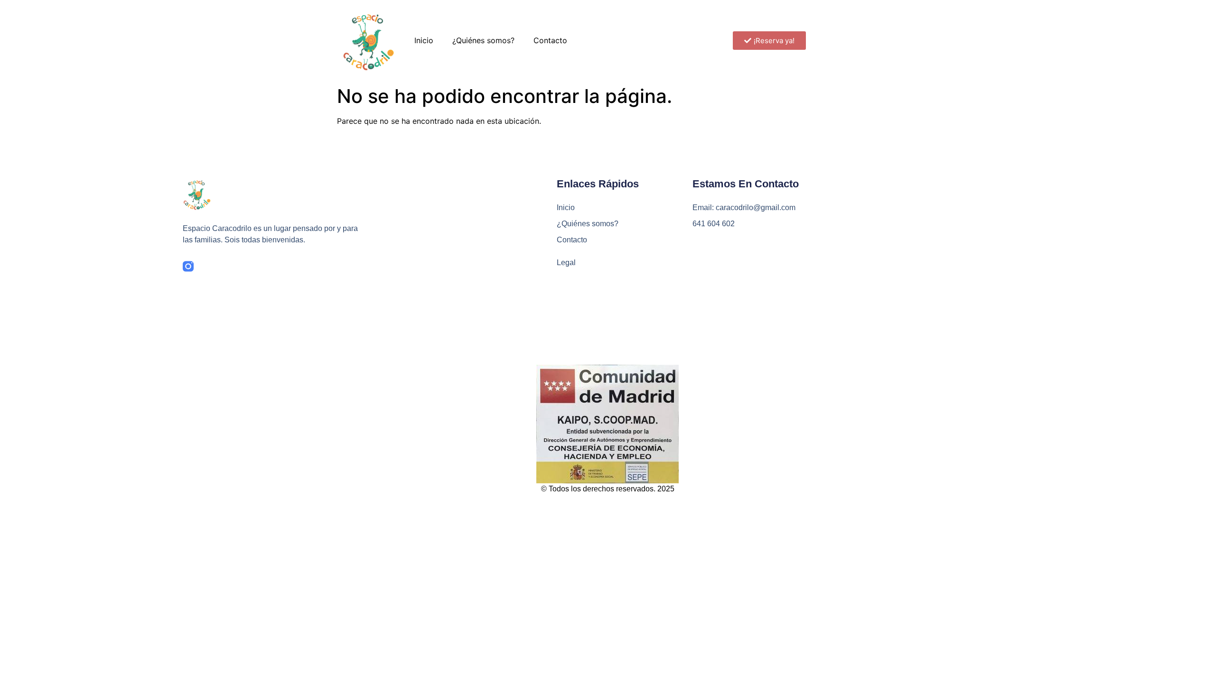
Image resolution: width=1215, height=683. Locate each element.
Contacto (550, 40)
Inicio (423, 40)
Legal (566, 262)
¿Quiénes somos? (483, 40)
